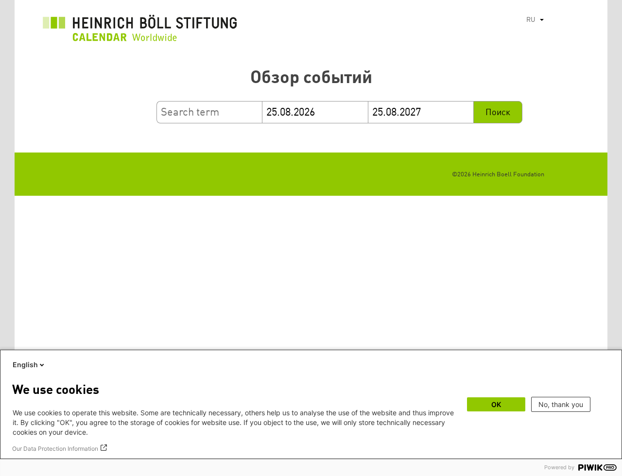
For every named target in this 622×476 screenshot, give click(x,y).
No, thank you (560, 404)
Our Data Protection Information (55, 448)
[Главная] (140, 31)
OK (496, 404)
